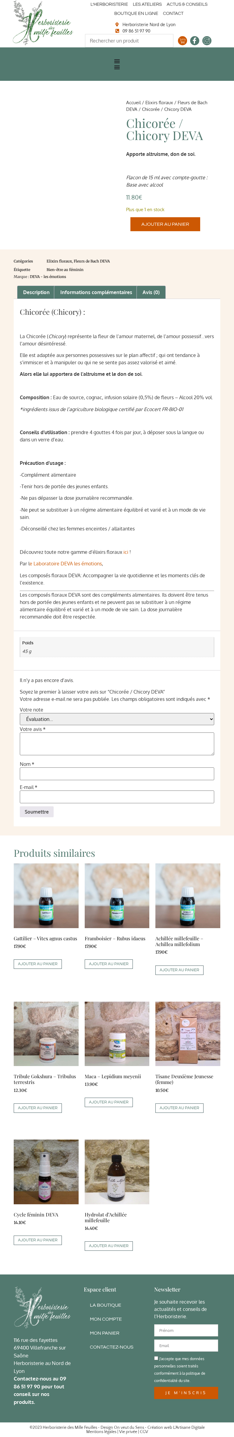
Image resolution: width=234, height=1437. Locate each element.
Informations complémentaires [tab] (96, 292)
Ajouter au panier (165, 224)
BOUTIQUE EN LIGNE (136, 13)
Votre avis (33, 729)
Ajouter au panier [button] (38, 964)
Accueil (133, 102)
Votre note (31, 709)
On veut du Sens (129, 1427)
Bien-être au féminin (65, 269)
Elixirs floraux (159, 102)
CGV (144, 1431)
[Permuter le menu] (117, 61)
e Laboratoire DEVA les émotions (66, 564)
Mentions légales (101, 1431)
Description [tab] (36, 292)
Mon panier (104, 1333)
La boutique (105, 1305)
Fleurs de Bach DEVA (92, 261)
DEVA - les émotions (48, 276)
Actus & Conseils (187, 4)
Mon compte (106, 1319)
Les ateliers (147, 4)
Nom (27, 764)
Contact (173, 13)
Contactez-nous (111, 1347)
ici (125, 552)
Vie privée (128, 1431)
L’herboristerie (109, 4)
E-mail (28, 787)
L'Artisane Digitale (189, 1427)
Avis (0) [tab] (151, 292)
